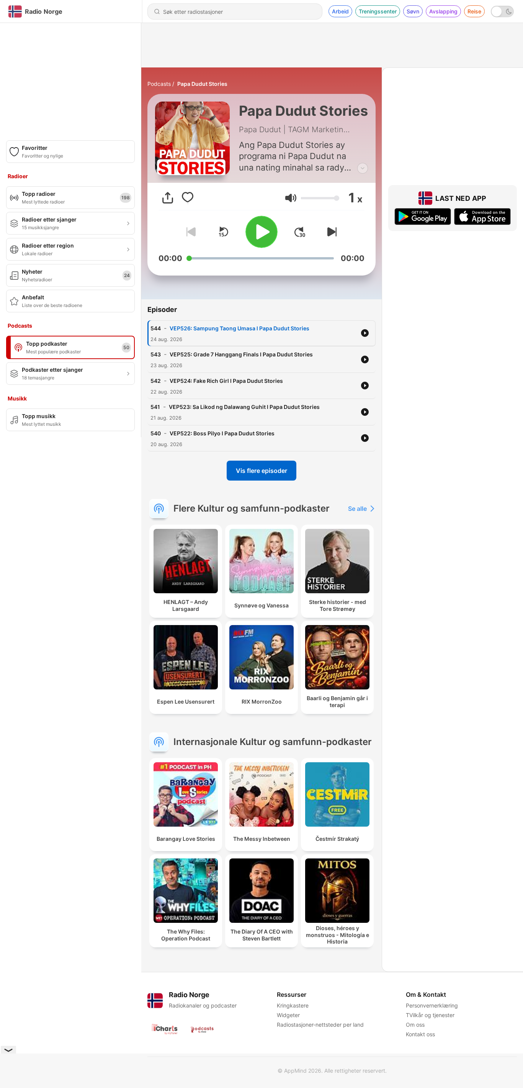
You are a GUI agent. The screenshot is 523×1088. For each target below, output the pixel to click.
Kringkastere (293, 1005)
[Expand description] (362, 168)
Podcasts (159, 83)
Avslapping (443, 11)
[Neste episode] (330, 231)
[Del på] (167, 197)
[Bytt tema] (502, 11)
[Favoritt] (187, 197)
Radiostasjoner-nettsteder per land (320, 1024)
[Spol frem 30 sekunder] (299, 231)
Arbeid (340, 11)
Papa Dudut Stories (202, 83)
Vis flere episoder (261, 470)
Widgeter (288, 1015)
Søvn (413, 11)
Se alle (357, 508)
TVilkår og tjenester (430, 1015)
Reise (474, 11)
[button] (290, 197)
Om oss (415, 1024)
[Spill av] (261, 232)
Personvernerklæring (432, 1005)
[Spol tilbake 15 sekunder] (223, 231)
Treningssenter (378, 11)
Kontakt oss (420, 1034)
